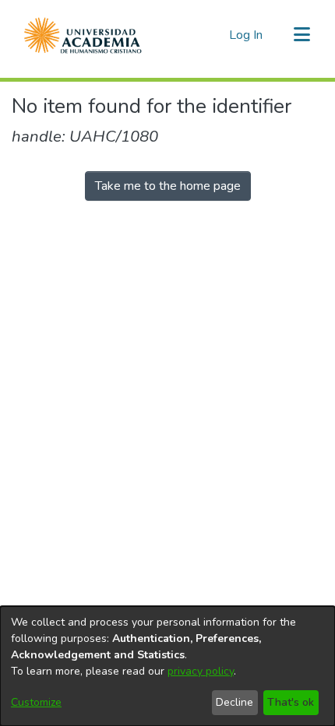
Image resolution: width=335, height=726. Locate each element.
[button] (83, 35)
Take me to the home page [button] (168, 186)
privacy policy (201, 671)
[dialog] (167, 666)
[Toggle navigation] (301, 35)
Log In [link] (246, 35)
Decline (234, 702)
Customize (36, 702)
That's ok (290, 702)
